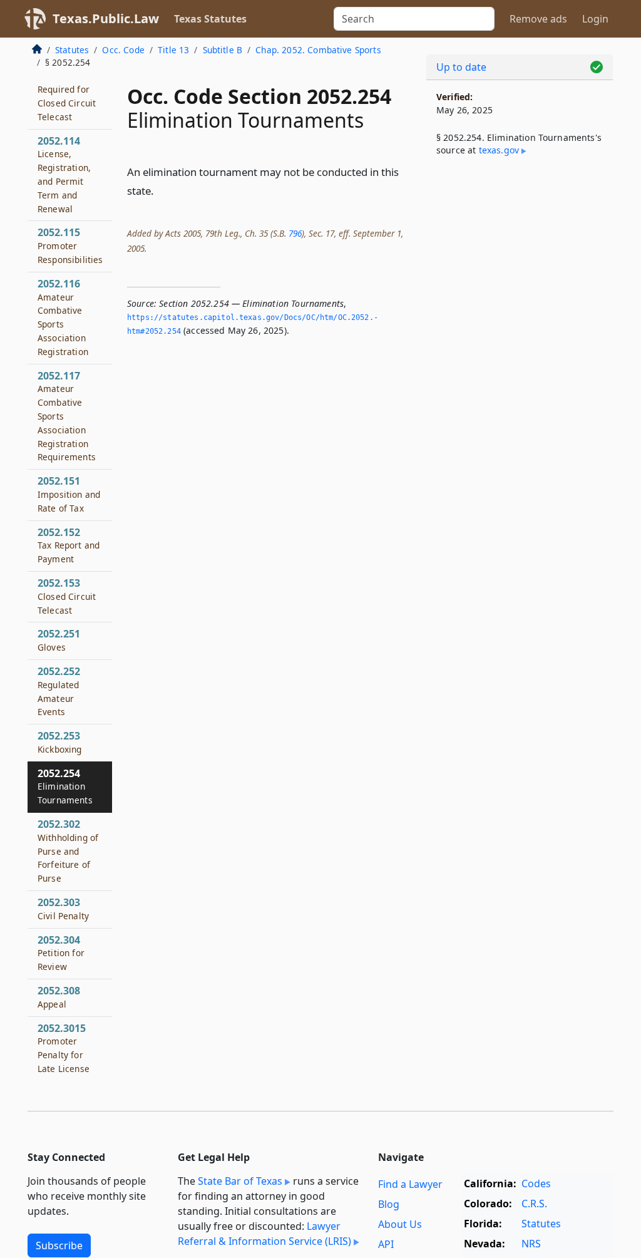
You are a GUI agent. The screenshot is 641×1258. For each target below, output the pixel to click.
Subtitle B (223, 50)
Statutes (72, 50)
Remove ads (538, 19)
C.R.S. (534, 1203)
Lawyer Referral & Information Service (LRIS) (264, 1233)
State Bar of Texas (240, 1181)
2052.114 (64, 174)
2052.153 (67, 596)
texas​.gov (499, 150)
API (386, 1244)
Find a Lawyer (410, 1184)
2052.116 (63, 317)
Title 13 (173, 50)
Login (595, 19)
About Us (400, 1224)
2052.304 (61, 953)
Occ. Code (123, 50)
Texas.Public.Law (106, 18)
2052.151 (69, 494)
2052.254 (65, 786)
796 (295, 233)
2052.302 (68, 850)
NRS (531, 1243)
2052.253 (60, 742)
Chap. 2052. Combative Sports (318, 50)
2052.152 (69, 545)
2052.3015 (64, 1048)
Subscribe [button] (59, 1245)
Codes (536, 1183)
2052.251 (59, 640)
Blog (388, 1204)
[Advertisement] (519, 263)
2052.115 (70, 245)
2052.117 (67, 416)
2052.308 (59, 997)
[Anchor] (161, 190)
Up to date (461, 67)
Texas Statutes (210, 19)
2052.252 (59, 691)
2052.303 (63, 908)
